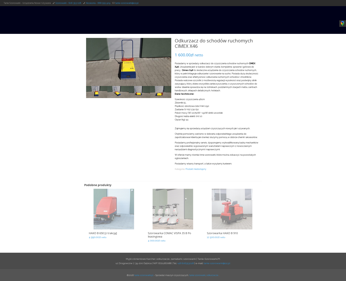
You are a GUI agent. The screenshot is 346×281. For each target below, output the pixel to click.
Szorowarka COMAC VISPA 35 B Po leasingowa (169, 234)
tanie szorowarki (197, 275)
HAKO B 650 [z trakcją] (103, 233)
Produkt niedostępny (195, 169)
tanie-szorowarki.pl (143, 275)
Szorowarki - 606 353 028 (68, 3)
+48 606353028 (185, 263)
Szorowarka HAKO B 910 (222, 233)
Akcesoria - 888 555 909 (98, 3)
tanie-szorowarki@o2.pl (127, 3)
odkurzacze (212, 275)
